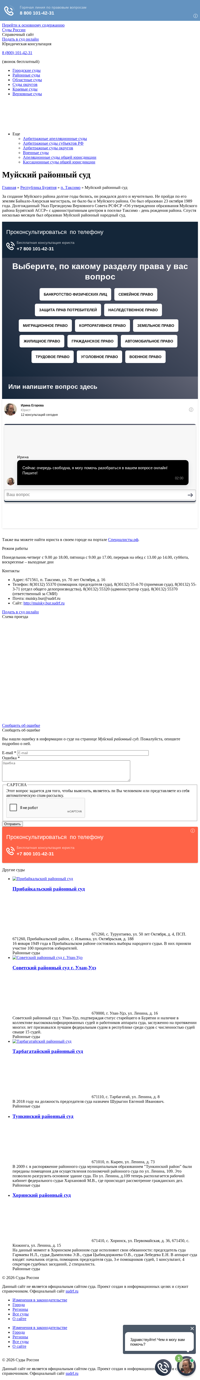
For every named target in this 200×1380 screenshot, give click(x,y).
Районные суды (26, 75)
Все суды (20, 1314)
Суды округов (25, 84)
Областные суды (27, 80)
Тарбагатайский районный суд (47, 1051)
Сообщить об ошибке (21, 725)
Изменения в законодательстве (39, 1300)
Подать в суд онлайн (20, 39)
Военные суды (36, 152)
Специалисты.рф (123, 539)
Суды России (14, 30)
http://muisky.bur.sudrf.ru (44, 603)
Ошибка (11, 758)
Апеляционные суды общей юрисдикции (59, 157)
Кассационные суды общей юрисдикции (59, 162)
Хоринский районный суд (41, 1195)
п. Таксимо (70, 187)
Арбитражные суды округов (48, 148)
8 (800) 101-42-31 (17, 52)
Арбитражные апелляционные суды (55, 138)
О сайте (19, 1319)
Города (18, 1304)
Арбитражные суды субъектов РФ (53, 143)
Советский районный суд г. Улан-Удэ (54, 967)
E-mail (9, 753)
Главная (9, 187)
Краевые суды (25, 89)
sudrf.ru (72, 1291)
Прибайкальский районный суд (48, 889)
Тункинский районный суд (42, 1116)
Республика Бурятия (38, 187)
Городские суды (26, 70)
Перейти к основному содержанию (33, 25)
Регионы (20, 1309)
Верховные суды (27, 94)
